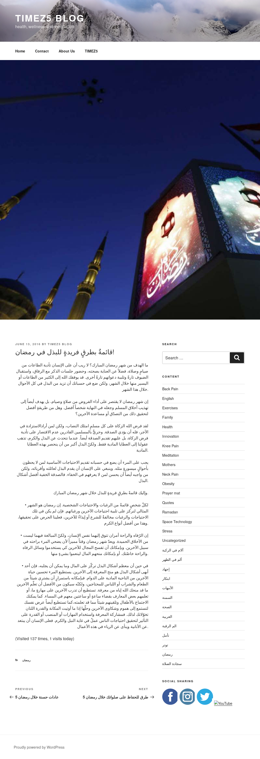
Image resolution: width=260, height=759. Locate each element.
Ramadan (170, 511)
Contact (42, 50)
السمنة (167, 597)
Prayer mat (171, 492)
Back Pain (170, 388)
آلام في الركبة (172, 549)
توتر (165, 644)
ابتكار (166, 578)
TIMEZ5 (91, 50)
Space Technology (177, 521)
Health (167, 426)
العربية (167, 616)
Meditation (170, 455)
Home (20, 50)
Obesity (168, 483)
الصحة (167, 606)
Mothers (168, 464)
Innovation (170, 436)
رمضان (26, 660)
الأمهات (167, 587)
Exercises (170, 407)
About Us (67, 50)
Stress (167, 530)
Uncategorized (174, 540)
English (168, 398)
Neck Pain (170, 474)
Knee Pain (170, 445)
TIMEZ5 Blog (50, 17)
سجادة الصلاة (172, 663)
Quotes (168, 502)
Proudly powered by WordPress (39, 747)
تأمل (165, 635)
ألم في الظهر (172, 559)
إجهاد (166, 568)
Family (167, 417)
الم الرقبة (169, 625)
